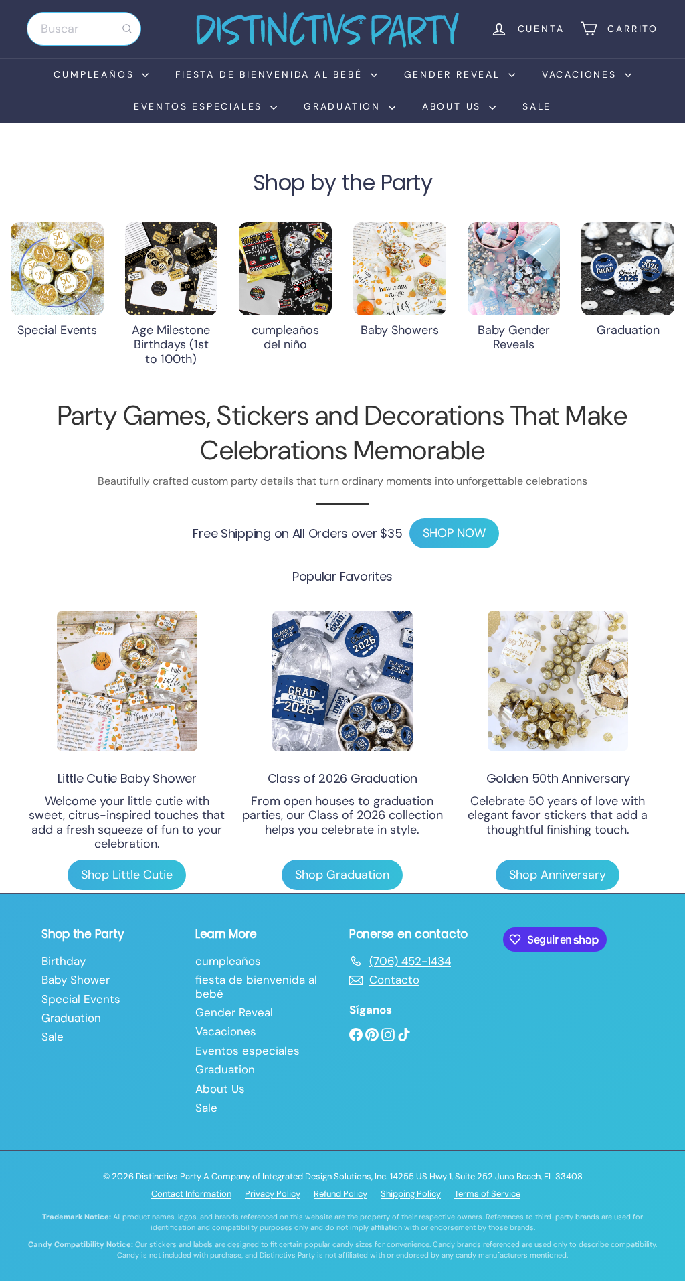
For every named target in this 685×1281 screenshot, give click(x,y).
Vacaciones (581, 74)
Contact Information (191, 1193)
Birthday (63, 961)
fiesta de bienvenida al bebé (271, 74)
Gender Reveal (454, 74)
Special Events (80, 999)
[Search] (127, 29)
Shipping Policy (411, 1193)
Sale (536, 106)
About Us (454, 106)
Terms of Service (487, 1193)
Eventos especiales (200, 106)
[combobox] (84, 29)
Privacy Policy (272, 1193)
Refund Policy (340, 1193)
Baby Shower (75, 979)
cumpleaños (96, 74)
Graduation (344, 106)
